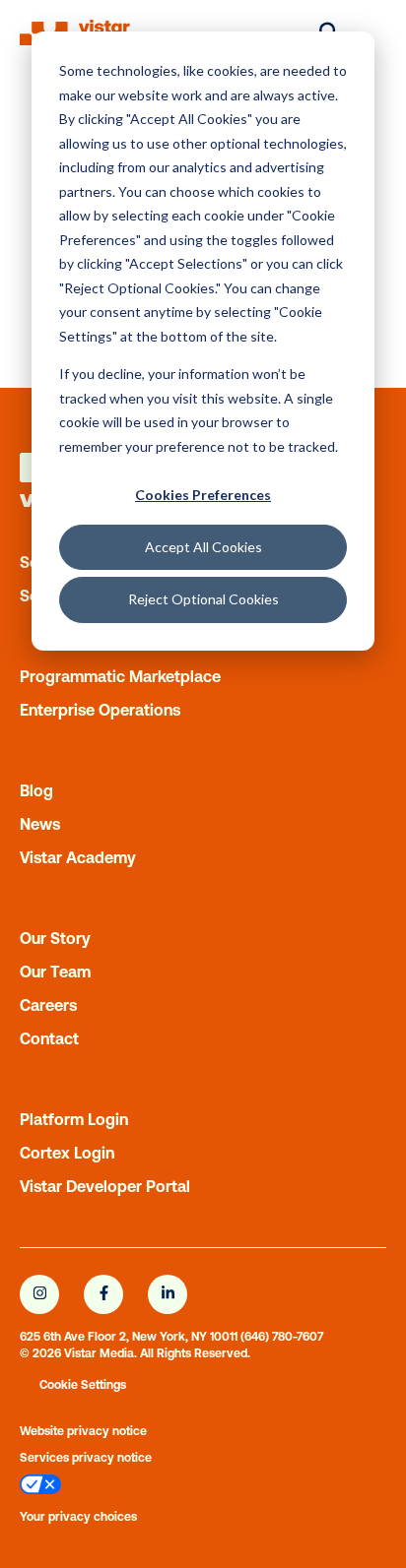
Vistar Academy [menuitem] (78, 857)
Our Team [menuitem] (55, 971)
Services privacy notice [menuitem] (86, 1458)
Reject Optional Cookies (203, 599)
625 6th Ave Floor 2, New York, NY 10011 (128, 1337)
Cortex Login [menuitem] (67, 1152)
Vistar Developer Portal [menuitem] (105, 1186)
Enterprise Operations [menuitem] (100, 710)
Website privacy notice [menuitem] (83, 1431)
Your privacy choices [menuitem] (78, 1517)
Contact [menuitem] (49, 1038)
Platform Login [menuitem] (74, 1119)
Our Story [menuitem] (55, 938)
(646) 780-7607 (281, 1337)
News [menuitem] (40, 824)
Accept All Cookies (203, 546)
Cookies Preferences (203, 494)
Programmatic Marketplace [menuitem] (120, 676)
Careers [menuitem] (48, 1005)
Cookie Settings (82, 1385)
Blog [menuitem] (36, 790)
